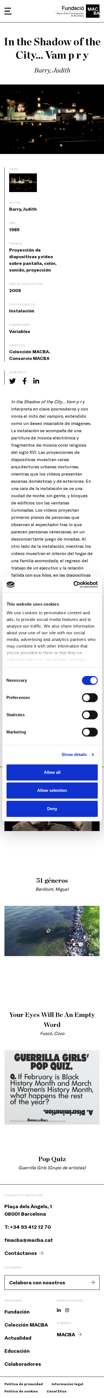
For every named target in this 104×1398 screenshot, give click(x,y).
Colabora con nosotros (37, 1282)
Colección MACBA (26, 1325)
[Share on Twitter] (12, 381)
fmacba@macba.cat (28, 1240)
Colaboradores (22, 1364)
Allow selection (52, 790)
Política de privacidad (23, 1384)
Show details (74, 754)
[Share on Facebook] (24, 381)
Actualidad (17, 1338)
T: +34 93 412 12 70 (27, 1227)
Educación (17, 1351)
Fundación (17, 1312)
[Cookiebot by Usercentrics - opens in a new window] (74, 584)
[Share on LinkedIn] (36, 381)
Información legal (67, 1384)
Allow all (52, 772)
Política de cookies (21, 1391)
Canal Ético (57, 1391)
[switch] (90, 697)
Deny (52, 808)
